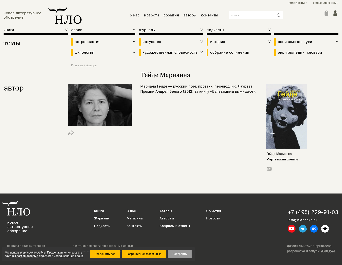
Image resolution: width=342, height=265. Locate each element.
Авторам (167, 218)
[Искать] (278, 15)
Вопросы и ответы (175, 226)
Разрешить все (105, 253)
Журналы (101, 218)
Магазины (135, 218)
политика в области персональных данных (103, 245)
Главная (77, 65)
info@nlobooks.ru (302, 220)
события (171, 15)
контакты (209, 15)
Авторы (91, 65)
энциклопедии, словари (300, 52)
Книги (99, 211)
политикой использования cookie (61, 255)
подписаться (298, 2)
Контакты (134, 226)
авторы (190, 15)
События (213, 211)
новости (151, 15)
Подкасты (102, 226)
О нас (131, 211)
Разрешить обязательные (143, 253)
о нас (135, 15)
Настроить (179, 253)
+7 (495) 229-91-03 (313, 212)
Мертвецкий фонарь (282, 159)
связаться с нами (325, 2)
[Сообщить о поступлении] (269, 169)
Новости (213, 218)
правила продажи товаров (26, 245)
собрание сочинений (229, 52)
